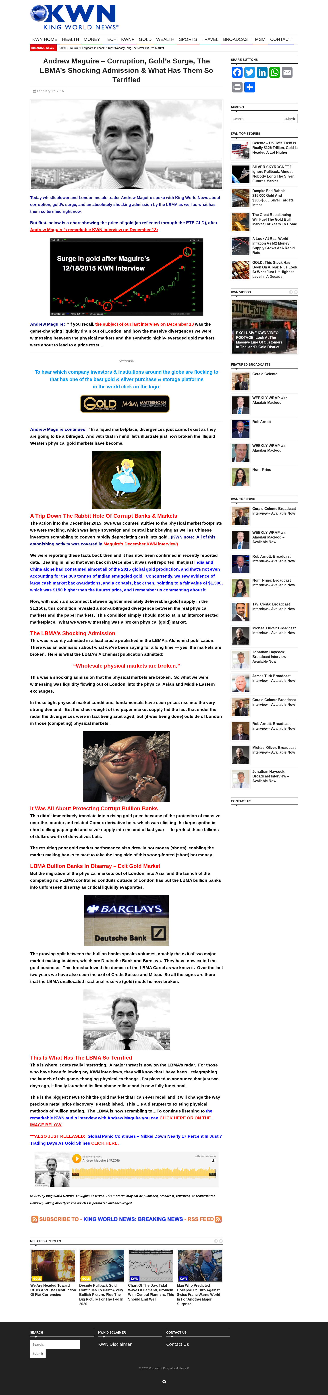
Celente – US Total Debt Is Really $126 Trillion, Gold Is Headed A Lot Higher (275, 147)
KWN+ (127, 39)
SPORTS (188, 39)
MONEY (92, 39)
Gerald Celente (264, 374)
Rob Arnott (261, 422)
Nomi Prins (261, 469)
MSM (260, 39)
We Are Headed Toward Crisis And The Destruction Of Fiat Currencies (53, 1290)
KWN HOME (44, 39)
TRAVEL (210, 39)
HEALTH (70, 39)
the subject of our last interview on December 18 (144, 324)
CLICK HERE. (105, 1143)
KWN (134, 1279)
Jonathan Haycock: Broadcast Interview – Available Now (270, 656)
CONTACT (280, 39)
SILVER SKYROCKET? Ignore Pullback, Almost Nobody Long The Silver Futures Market (111, 48)
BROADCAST (236, 39)
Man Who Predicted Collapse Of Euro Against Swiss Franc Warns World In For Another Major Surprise (198, 1295)
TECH (110, 39)
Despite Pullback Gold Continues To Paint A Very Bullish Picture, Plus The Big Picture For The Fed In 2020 (101, 1295)
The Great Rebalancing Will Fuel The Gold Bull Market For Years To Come (274, 219)
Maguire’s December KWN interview (140, 544)
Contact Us (177, 1344)
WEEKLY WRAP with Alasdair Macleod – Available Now (270, 537)
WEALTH (165, 39)
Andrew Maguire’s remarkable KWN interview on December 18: (94, 229)
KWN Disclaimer (115, 1344)
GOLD (145, 39)
